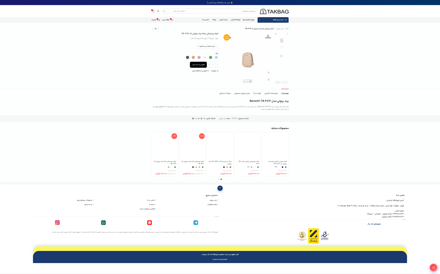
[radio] (216, 57)
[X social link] (204, 118)
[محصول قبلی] (158, 28)
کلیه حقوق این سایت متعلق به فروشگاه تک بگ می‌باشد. (220, 254)
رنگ (217, 53)
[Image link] (313, 236)
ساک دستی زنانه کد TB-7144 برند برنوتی (220, 162)
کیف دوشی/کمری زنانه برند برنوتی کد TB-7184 (277, 162)
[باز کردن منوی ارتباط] (433, 267)
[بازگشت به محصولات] (155, 28)
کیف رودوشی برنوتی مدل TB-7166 (249, 162)
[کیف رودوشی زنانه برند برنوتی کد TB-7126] (164, 145)
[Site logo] (274, 11)
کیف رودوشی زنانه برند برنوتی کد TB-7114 (192, 162)
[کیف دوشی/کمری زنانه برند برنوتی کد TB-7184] (275, 145)
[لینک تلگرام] (193, 118)
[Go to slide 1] (221, 179)
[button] (285, 82)
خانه (287, 29)
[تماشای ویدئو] (269, 72)
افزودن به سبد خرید (198, 65)
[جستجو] (164, 11)
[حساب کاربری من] (158, 11)
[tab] (285, 92)
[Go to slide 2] (218, 179)
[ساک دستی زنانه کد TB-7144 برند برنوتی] (220, 145)
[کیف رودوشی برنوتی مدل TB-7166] (247, 145)
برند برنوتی (279, 29)
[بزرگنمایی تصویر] (269, 79)
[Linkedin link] (198, 118)
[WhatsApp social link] (196, 118)
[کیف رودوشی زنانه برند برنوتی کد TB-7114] (192, 145)
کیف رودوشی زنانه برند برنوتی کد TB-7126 (165, 162)
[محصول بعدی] (152, 28)
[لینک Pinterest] (201, 118)
